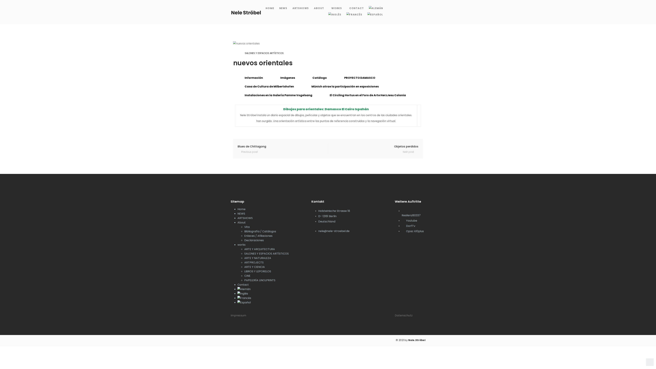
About (319, 8)
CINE (247, 276)
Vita (247, 227)
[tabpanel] (328, 115)
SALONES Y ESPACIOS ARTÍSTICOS (264, 53)
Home (270, 8)
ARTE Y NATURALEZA (257, 258)
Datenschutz (404, 315)
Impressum (238, 315)
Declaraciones (254, 240)
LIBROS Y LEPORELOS (257, 271)
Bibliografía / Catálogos (260, 231)
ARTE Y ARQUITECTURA (259, 249)
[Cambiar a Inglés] (335, 14)
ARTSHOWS (300, 8)
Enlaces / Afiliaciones (258, 236)
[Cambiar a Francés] (354, 14)
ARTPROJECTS (254, 262)
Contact (356, 8)
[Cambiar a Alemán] (376, 8)
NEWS (283, 8)
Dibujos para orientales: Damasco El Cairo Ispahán (326, 109)
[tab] (252, 78)
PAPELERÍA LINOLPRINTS (259, 280)
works (336, 8)
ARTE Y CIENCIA (254, 267)
